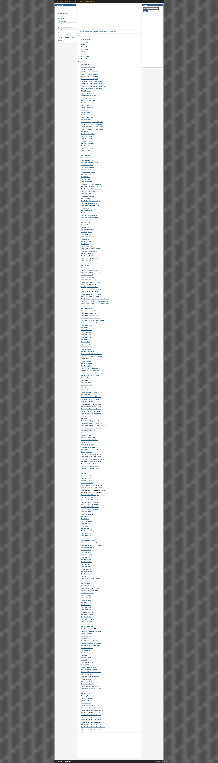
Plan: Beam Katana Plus (87, 136)
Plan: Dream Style (86, 208)
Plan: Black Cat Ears (86, 138)
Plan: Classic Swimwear (87, 167)
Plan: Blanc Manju (86, 146)
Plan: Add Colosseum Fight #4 (89, 79)
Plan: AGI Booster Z (86, 93)
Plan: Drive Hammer (86, 210)
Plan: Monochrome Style (88, 437)
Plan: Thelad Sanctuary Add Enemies (91, 629)
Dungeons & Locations (62, 11)
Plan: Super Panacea (87, 614)
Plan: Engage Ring (86, 234)
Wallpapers (59, 40)
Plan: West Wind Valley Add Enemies (91, 686)
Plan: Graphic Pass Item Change (90, 287)
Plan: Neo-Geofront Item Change (90, 468)
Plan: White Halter (86, 693)
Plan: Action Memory (86, 69)
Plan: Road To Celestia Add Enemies (91, 542)
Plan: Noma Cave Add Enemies (90, 497)
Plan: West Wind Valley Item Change (91, 688)
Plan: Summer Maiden (87, 607)
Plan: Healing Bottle (86, 325)
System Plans (85, 56)
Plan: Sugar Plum (86, 602)
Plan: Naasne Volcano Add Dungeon (91, 454)
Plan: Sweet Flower (86, 621)
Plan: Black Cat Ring (86, 141)
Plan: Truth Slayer (86, 653)
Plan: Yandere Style (86, 700)
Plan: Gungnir (84, 306)
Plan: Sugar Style (86, 605)
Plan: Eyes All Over (86, 246)
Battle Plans (84, 44)
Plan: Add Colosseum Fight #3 (89, 76)
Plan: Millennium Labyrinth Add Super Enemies (94, 425)
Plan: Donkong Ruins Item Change (90, 205)
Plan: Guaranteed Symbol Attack (90, 296)
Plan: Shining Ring (86, 559)
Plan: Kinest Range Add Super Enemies (92, 373)
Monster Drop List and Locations (64, 29)
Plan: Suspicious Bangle (87, 619)
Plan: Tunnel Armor (86, 657)
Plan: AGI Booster (86, 91)
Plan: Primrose (85, 526)
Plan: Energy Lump (86, 232)
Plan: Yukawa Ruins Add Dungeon (90, 705)
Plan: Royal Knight (86, 557)
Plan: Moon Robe (86, 442)
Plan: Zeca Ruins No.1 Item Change (91, 719)
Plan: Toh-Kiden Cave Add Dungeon (91, 640)
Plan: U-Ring (84, 660)
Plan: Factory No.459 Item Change (90, 251)
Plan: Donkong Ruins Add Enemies (90, 203)
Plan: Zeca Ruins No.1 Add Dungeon (91, 715)
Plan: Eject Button (86, 222)
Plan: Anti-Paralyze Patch (88, 100)
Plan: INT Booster (86, 361)
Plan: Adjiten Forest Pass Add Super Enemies (93, 86)
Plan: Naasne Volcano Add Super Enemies (93, 459)
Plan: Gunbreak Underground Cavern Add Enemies (95, 301)
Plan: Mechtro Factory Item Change (91, 413)
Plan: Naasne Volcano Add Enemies (91, 456)
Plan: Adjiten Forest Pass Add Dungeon (92, 81)
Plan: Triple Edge (85, 650)
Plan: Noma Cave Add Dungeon (90, 495)
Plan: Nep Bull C (85, 473)
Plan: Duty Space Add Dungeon (89, 215)
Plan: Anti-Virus (85, 114)
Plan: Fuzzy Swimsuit (87, 263)
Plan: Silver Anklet (86, 566)
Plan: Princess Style (86, 528)
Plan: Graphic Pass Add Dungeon (90, 282)
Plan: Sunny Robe (86, 609)
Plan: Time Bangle (86, 636)
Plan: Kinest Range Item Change (90, 375)
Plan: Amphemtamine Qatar (88, 95)
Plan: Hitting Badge (86, 349)
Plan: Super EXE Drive (87, 612)
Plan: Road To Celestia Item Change (91, 545)
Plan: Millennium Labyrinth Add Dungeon (92, 421)
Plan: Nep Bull (85, 471)
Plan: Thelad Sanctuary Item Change (91, 631)
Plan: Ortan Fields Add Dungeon (90, 504)
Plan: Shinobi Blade (86, 562)
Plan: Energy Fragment (87, 229)
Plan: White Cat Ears (86, 691)
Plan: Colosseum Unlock (88, 172)
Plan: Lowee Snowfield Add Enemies (91, 392)
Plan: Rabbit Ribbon (86, 538)
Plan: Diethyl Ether (86, 198)
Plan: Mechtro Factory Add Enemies (91, 411)
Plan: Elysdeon (85, 227)
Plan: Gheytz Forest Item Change (90, 272)
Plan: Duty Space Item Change (89, 220)
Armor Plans (84, 42)
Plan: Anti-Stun (85, 110)
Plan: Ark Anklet (85, 119)
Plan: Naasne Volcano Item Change (91, 461)
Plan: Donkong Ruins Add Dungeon (90, 201)
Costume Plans (85, 47)
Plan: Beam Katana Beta (88, 134)
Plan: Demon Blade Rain (88, 193)
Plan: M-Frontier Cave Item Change (91, 399)
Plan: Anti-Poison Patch (87, 103)
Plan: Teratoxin (85, 624)
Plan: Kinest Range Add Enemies (90, 370)
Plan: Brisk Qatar (85, 155)
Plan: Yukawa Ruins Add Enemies (90, 707)
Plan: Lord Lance (85, 387)
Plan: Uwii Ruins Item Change (89, 674)
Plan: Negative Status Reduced (89, 464)
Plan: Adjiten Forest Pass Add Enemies (92, 83)
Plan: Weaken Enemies (87, 684)
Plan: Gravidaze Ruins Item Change (91, 294)
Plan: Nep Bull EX (86, 475)
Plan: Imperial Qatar (86, 358)
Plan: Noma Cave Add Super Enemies (91, 499)
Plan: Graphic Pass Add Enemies (90, 284)
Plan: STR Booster (86, 595)
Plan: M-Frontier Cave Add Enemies (91, 397)
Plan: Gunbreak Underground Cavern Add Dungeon (95, 299)
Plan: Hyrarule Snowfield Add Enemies (91, 354)
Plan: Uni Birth (85, 664)
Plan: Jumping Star (86, 366)
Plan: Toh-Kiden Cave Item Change (90, 645)
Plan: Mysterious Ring (87, 452)
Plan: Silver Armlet (86, 569)
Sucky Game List (62, 23)
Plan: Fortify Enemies (87, 260)
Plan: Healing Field (86, 332)
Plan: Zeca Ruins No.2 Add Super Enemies (93, 727)
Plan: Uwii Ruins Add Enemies (89, 669)
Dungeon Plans (85, 49)
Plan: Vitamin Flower (86, 681)
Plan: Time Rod (85, 638)
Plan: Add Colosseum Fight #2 (89, 74)
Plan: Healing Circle (86, 327)
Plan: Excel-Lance (86, 241)
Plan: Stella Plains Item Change (89, 590)
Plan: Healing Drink (86, 330)
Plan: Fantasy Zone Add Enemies (90, 256)
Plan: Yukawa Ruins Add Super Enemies (92, 710)
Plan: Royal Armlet (86, 552)
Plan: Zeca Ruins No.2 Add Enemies (91, 724)
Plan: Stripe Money (86, 600)
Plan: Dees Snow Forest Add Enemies (91, 186)
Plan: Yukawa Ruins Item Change (90, 712)
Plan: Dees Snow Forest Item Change (91, 189)
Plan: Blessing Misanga (87, 148)
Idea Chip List (61, 18)
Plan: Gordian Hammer (87, 277)
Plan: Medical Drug (86, 416)
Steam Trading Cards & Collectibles (65, 37)
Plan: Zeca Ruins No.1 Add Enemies (91, 717)
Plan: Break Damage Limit (88, 153)
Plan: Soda (84, 576)
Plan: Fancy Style (86, 253)
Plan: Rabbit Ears (86, 535)
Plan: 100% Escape (86, 64)
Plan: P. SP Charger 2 (87, 514)
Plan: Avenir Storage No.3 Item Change (92, 124)
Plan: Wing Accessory (87, 696)
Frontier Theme (159, 761)
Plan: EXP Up (85, 244)
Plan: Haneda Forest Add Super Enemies (92, 320)
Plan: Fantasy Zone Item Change (90, 258)
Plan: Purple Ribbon (86, 533)
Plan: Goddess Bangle (87, 275)
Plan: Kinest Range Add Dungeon (90, 368)
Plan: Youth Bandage (86, 703)
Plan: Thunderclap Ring (87, 633)
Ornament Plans (85, 54)
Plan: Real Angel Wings (87, 540)
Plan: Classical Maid (86, 169)
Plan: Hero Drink (85, 342)
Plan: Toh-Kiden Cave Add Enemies (91, 643)
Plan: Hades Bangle (86, 308)
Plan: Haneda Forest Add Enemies (90, 318)
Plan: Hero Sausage (86, 346)
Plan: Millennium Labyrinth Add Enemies (92, 423)
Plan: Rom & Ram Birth (87, 547)
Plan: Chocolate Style (87, 165)
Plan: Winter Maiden (86, 698)
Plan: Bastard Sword (86, 131)
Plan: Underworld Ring (87, 662)
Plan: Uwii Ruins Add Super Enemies (91, 672)
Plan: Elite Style (85, 224)
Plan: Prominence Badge (88, 531)
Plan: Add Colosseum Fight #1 (89, 71)
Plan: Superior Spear (86, 617)
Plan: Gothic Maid (86, 279)
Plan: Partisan (85, 519)
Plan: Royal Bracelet (86, 554)
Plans (80, 36)
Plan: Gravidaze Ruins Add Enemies (91, 291)
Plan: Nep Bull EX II (86, 478)
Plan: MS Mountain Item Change (90, 449)
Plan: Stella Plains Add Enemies (90, 588)
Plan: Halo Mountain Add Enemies (90, 311)
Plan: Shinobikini (85, 564)
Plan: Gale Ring (85, 268)
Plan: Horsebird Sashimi (87, 351)
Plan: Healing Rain (86, 339)
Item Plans (84, 51)
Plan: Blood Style (85, 150)
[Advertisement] (109, 16)
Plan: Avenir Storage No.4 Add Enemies (92, 126)
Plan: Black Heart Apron (87, 143)
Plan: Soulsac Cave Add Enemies (90, 578)
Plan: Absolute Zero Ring (88, 67)
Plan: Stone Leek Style (87, 593)
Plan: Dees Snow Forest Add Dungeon (91, 184)
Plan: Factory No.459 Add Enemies (90, 248)
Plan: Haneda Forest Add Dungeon (90, 315)
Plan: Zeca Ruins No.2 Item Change (91, 729)
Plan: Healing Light (86, 334)
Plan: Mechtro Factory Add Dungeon (91, 409)
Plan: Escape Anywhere (87, 236)
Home (57, 8)
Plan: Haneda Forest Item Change (90, 322)
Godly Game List (62, 21)
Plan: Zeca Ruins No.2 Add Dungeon (91, 722)
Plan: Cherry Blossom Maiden (89, 162)
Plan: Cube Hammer (86, 181)
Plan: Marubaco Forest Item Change (91, 406)
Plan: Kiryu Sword (86, 378)
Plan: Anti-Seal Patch (87, 107)
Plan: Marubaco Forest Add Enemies (91, 404)
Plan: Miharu (84, 418)
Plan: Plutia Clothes (86, 521)
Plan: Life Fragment (86, 385)
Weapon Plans (85, 58)
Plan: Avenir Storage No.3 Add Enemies (92, 122)
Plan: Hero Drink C (86, 344)
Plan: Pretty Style (86, 523)
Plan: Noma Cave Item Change (89, 502)
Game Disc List (60, 16)
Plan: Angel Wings (86, 98)
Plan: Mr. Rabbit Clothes (87, 444)
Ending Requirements (61, 13)
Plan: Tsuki (84, 655)
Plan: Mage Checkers (87, 401)
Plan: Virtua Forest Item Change (90, 676)
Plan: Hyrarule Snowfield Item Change (91, 356)
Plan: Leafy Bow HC (86, 382)
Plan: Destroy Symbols (87, 196)
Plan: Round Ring (86, 550)
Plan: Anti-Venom (85, 112)
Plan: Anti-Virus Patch (87, 117)
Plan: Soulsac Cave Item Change (90, 581)
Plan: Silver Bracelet (86, 571)
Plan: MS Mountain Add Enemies (90, 447)
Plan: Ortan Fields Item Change (89, 509)
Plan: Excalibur (85, 239)
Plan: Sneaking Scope (87, 574)
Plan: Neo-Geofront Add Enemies (90, 466)
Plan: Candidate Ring (87, 160)
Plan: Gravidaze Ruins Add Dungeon (91, 289)
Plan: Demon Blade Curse (88, 191)
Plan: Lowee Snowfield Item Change (91, 394)
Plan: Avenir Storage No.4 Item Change (92, 129)
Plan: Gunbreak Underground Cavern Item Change (95, 303)
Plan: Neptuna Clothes (87, 483)
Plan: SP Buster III (86, 586)
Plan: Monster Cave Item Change (90, 440)
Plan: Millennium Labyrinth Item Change (92, 428)
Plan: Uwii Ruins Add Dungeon (89, 667)
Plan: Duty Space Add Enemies (89, 217)
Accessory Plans (85, 39)
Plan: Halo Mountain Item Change (90, 313)
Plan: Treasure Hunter (87, 648)
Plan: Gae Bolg (85, 265)
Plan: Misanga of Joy (87, 432)
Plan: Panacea (85, 516)
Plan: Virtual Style (86, 679)
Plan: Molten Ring (86, 435)
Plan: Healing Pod (86, 337)
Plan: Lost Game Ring (87, 389)
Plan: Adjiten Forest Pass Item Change (91, 88)
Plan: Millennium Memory (88, 430)
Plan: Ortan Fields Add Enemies (90, 507)
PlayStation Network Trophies (63, 35)
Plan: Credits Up (85, 179)
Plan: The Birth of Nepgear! (88, 626)
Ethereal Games (82, 31)
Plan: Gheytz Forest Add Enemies (90, 270)
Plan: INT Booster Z (86, 363)
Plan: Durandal (85, 213)
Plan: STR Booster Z (86, 597)
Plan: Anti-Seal (85, 105)
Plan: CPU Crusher (86, 174)
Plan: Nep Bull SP (86, 480)
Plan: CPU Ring (85, 177)
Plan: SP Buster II (86, 583)
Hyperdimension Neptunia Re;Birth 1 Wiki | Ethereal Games (75, 1)
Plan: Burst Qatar (86, 157)
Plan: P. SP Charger (86, 511)
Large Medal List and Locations (64, 27)
